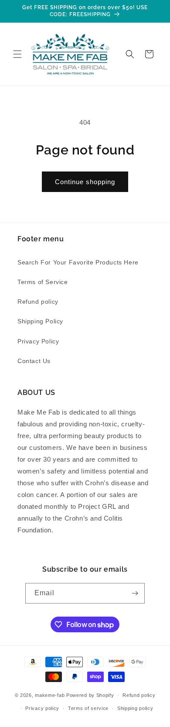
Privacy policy (42, 708)
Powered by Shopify (90, 694)
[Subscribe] (134, 593)
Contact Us (34, 360)
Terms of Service (42, 281)
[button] (17, 54)
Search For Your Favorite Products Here (78, 262)
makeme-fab (50, 694)
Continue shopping (85, 181)
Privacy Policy (38, 341)
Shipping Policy (40, 321)
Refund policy (37, 301)
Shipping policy (135, 708)
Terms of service (88, 708)
